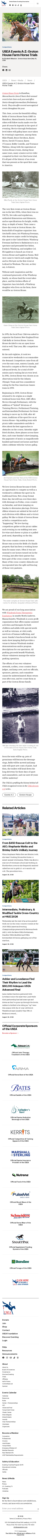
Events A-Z (9, 795)
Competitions (7, 47)
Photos (4, 1484)
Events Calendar (9, 1393)
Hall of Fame (6, 1381)
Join (4, 1323)
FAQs (4, 1347)
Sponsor (5, 1386)
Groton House (25, 795)
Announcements (9, 1354)
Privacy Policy (27, 1518)
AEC (3, 1405)
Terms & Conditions (15, 1518)
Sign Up (5, 1498)
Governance (6, 1372)
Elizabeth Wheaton (10, 58)
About (5, 1364)
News (29, 80)
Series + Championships (10, 1403)
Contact (6, 1330)
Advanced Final (7, 1407)
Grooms (4, 1441)
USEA (4, 80)
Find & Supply (22, 1531)
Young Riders (6, 1445)
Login (4, 1341)
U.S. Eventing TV (7, 1486)
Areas (4, 1376)
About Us (5, 1367)
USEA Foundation (10, 1334)
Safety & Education (10, 1462)
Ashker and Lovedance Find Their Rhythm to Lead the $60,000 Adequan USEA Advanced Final (18, 984)
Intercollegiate (7, 1415)
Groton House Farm (10, 93)
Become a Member (10, 1433)
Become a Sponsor (9, 1033)
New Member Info (8, 1452)
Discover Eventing (10, 1337)
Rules (4, 1400)
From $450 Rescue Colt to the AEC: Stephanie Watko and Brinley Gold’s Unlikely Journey (20, 846)
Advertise (5, 1491)
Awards (4, 1419)
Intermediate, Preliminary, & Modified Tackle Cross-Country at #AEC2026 (20, 913)
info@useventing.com (20, 1527)
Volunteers (5, 1424)
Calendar (5, 1396)
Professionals (6, 1438)
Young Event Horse (8, 1410)
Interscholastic (7, 1417)
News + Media (17, 80)
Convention (6, 1436)
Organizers (5, 1426)
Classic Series (6, 1412)
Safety (4, 1472)
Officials (5, 1469)
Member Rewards (8, 1450)
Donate (5, 1320)
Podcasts (5, 1488)
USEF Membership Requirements (12, 1455)
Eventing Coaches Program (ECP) (12, 1465)
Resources (7, 1351)
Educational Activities (9, 1467)
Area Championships (8, 1421)
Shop (4, 1327)
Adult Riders (6, 1443)
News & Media (8, 1478)
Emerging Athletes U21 (9, 1448)
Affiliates (5, 1379)
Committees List (7, 1384)
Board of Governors (8, 1369)
